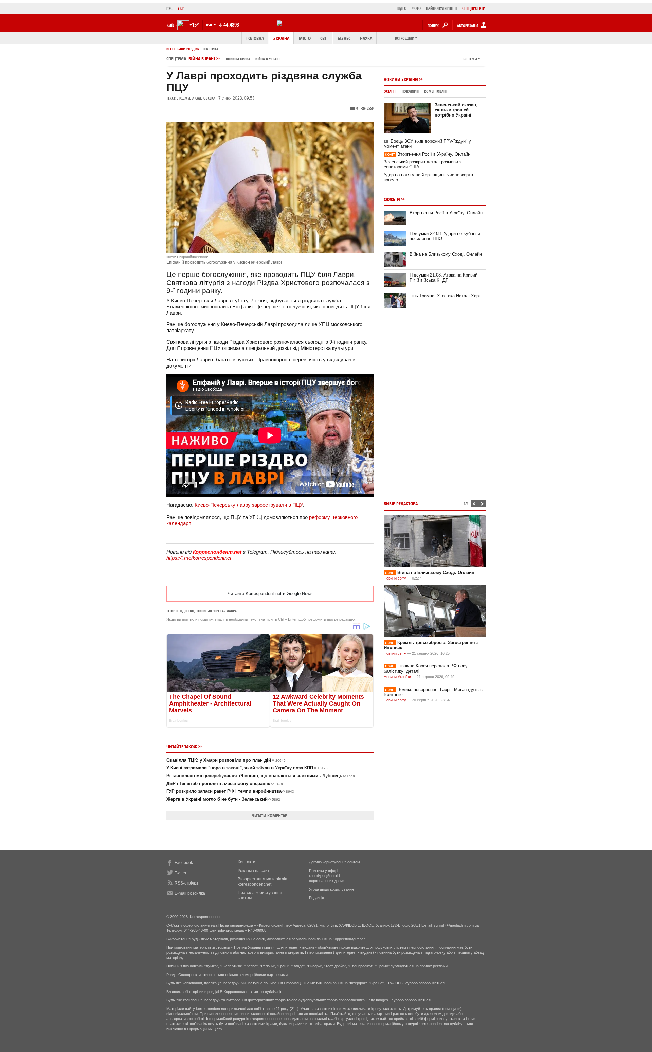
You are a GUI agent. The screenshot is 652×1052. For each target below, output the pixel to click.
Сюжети (392, 199)
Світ (324, 38)
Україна (281, 38)
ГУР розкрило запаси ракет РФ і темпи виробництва (230, 791)
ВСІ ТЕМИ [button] (470, 58)
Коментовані (435, 91)
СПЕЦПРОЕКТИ (474, 8)
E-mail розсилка (190, 893)
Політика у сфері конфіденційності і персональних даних (327, 876)
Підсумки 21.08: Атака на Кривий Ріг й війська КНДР (443, 277)
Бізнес (344, 38)
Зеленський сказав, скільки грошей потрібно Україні (456, 110)
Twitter (180, 873)
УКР (181, 8)
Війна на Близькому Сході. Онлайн (446, 254)
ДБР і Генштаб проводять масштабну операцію (224, 783)
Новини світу (395, 578)
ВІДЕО (401, 8)
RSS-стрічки (186, 883)
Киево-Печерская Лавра (217, 610)
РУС (169, 8)
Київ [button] (170, 25)
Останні (390, 91)
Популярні (410, 91)
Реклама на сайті (254, 870)
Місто (305, 38)
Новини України (401, 79)
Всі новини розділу (182, 48)
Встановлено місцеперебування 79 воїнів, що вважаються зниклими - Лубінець (261, 775)
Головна (255, 38)
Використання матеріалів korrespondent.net (262, 882)
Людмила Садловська (196, 98)
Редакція (316, 898)
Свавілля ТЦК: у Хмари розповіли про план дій (226, 760)
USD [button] (209, 25)
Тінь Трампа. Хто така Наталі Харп (445, 295)
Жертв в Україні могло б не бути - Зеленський (223, 799)
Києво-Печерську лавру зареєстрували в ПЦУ (249, 505)
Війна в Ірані (234, 58)
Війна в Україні (267, 58)
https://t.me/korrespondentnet (198, 558)
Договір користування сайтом (334, 862)
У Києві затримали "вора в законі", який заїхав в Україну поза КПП (247, 767)
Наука (366, 38)
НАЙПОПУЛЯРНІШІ (441, 8)
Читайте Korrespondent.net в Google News (270, 593)
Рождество (185, 610)
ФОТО (416, 8)
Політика (210, 48)
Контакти (246, 862)
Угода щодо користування (331, 889)
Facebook (184, 862)
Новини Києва (238, 58)
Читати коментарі (270, 815)
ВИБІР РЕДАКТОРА (401, 503)
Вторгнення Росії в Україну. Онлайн (427, 154)
